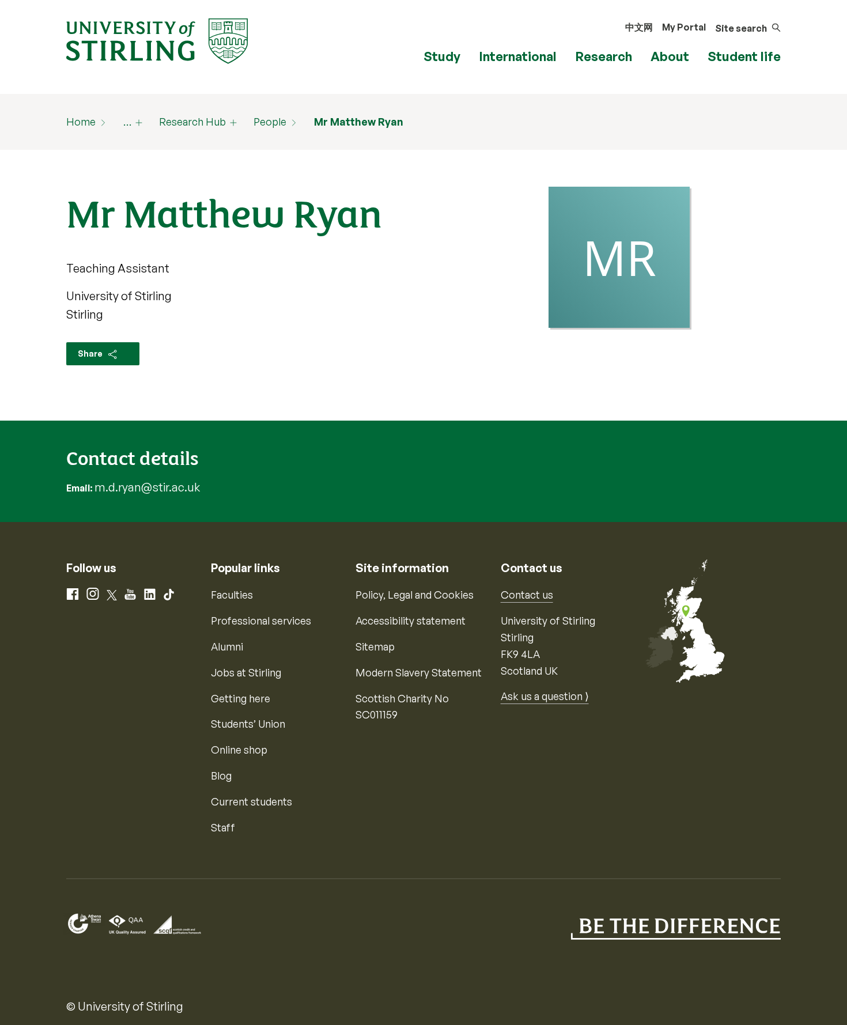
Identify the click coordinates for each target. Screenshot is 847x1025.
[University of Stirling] (157, 39)
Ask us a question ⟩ (545, 696)
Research (603, 56)
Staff (223, 827)
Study (441, 56)
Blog (221, 775)
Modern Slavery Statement (419, 672)
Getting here (240, 698)
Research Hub (192, 121)
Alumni (227, 646)
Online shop (239, 749)
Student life (744, 56)
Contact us (527, 594)
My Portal (684, 27)
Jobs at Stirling (246, 672)
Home (81, 121)
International (518, 56)
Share (91, 353)
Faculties (232, 594)
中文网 (639, 27)
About (670, 56)
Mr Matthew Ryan (358, 121)
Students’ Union (248, 723)
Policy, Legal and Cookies (415, 594)
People (270, 121)
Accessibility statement (411, 620)
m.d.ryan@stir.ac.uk (147, 487)
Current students (251, 801)
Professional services (261, 620)
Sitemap (375, 646)
